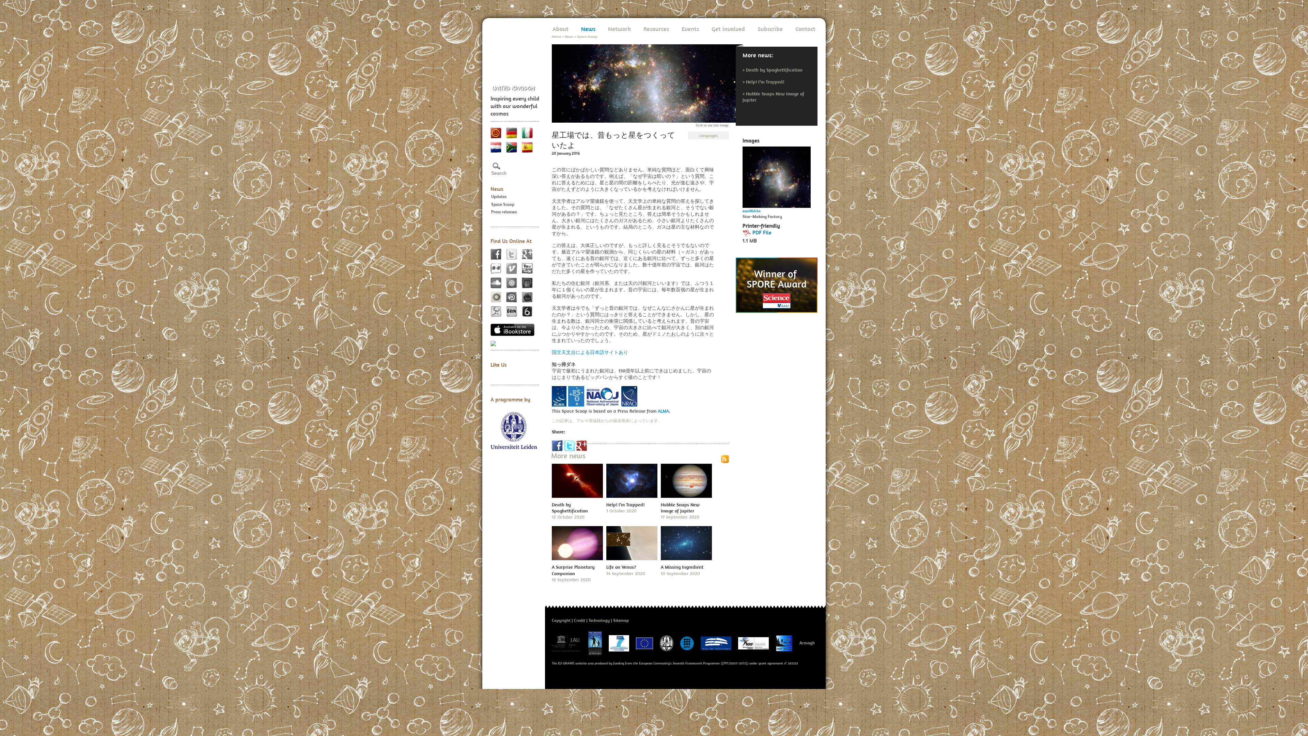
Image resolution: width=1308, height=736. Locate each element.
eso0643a (752, 211)
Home (556, 36)
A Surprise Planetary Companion (573, 570)
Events (690, 29)
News (496, 188)
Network (619, 29)
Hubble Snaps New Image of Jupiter (680, 508)
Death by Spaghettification (774, 70)
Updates (499, 196)
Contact (805, 29)
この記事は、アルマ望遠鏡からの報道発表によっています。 (607, 420)
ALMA (663, 411)
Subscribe (770, 29)
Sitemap (621, 620)
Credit (579, 620)
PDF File (762, 232)
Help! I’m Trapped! (765, 82)
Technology (599, 620)
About (560, 29)
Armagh (807, 643)
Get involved (728, 29)
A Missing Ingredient (682, 567)
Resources (656, 29)
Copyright (561, 620)
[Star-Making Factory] (777, 175)
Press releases (504, 212)
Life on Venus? (621, 567)
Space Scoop (502, 204)
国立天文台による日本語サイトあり (590, 352)
